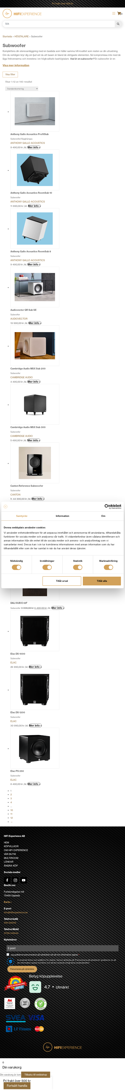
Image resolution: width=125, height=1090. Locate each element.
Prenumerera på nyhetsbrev (22, 969)
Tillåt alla (102, 581)
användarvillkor (83, 963)
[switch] (47, 567)
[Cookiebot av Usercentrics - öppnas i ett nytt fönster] (107, 506)
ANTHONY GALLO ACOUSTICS (27, 143)
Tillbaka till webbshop (35, 1074)
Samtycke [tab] (21, 516)
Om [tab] (103, 516)
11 (11, 813)
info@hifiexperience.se (16, 912)
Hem (6, 842)
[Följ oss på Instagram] (15, 880)
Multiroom (11, 858)
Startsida (7, 36)
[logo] (22, 13)
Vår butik (10, 854)
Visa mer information (16, 65)
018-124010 (10, 922)
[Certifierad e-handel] (40, 1004)
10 (11, 810)
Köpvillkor (11, 846)
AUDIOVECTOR (19, 318)
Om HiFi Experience (16, 850)
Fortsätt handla (17, 1086)
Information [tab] (62, 516)
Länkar (8, 861)
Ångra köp (11, 865)
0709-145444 (11, 933)
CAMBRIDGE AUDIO (21, 377)
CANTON (15, 494)
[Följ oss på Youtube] (23, 880)
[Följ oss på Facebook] (7, 880)
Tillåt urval (62, 581)
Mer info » (34, 147)
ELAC (13, 662)
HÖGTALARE (21, 36)
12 (11, 817)
